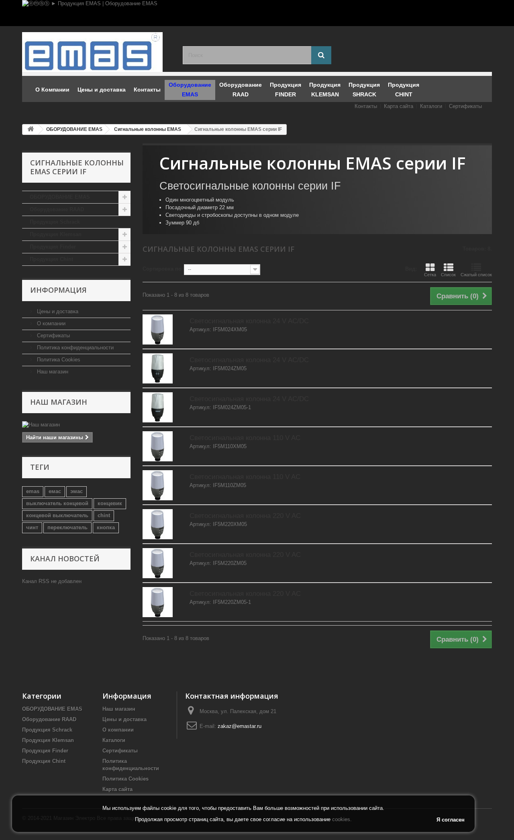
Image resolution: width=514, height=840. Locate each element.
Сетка (430, 274)
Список (448, 274)
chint (104, 515)
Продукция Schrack (55, 222)
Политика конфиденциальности (74, 348)
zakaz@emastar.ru (239, 726)
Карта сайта (398, 106)
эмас (76, 491)
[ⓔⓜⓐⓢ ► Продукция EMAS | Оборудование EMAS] (257, 13)
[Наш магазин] (76, 424)
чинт (32, 527)
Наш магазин (51, 372)
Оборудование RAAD (57, 209)
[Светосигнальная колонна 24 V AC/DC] (158, 329)
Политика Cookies (57, 360)
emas (32, 491)
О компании (50, 323)
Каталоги (431, 106)
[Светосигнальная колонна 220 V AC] (158, 524)
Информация (58, 290)
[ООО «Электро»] (96, 52)
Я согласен (450, 820)
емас (55, 491)
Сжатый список (476, 274)
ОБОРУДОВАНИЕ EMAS (60, 197)
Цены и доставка (56, 311)
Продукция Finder (53, 247)
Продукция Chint (51, 259)
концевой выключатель (57, 515)
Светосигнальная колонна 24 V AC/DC (249, 321)
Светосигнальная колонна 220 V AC (245, 516)
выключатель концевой (57, 503)
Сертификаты (465, 106)
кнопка (106, 527)
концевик (110, 503)
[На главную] (30, 129)
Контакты (366, 106)
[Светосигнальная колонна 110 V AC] (158, 446)
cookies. (342, 819)
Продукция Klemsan (56, 234)
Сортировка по (162, 269)
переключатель (67, 527)
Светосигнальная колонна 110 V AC (245, 438)
